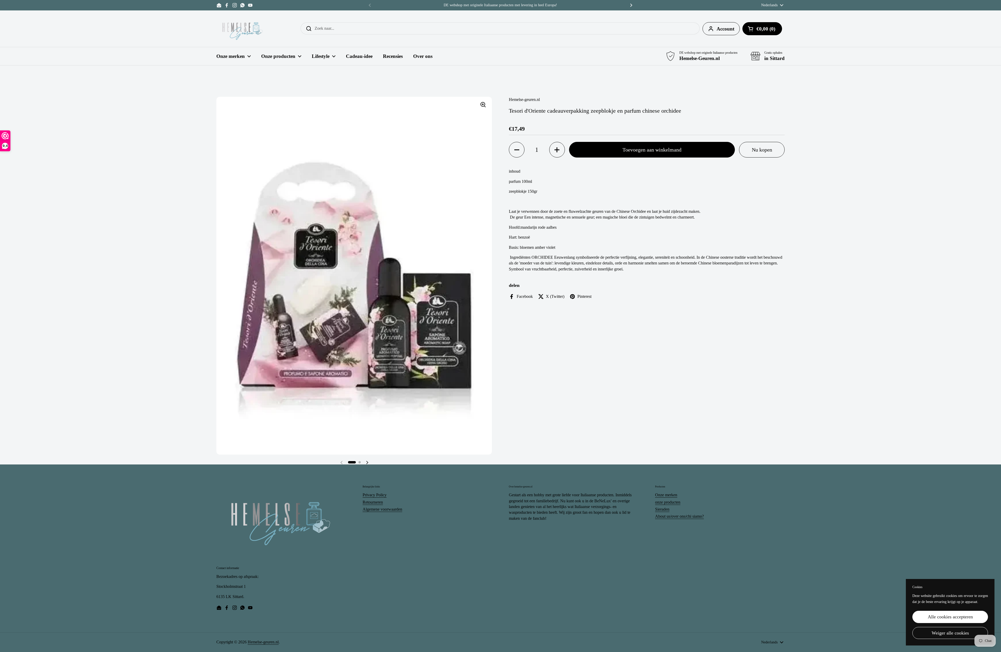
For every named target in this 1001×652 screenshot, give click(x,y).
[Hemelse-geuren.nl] (242, 29)
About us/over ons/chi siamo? (679, 516)
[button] (352, 462)
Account (725, 29)
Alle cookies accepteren (950, 616)
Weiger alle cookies (950, 633)
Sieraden (662, 509)
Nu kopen (762, 150)
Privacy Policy (375, 495)
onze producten (667, 502)
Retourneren (373, 502)
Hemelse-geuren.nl (263, 642)
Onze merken (666, 495)
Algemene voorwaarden (382, 509)
